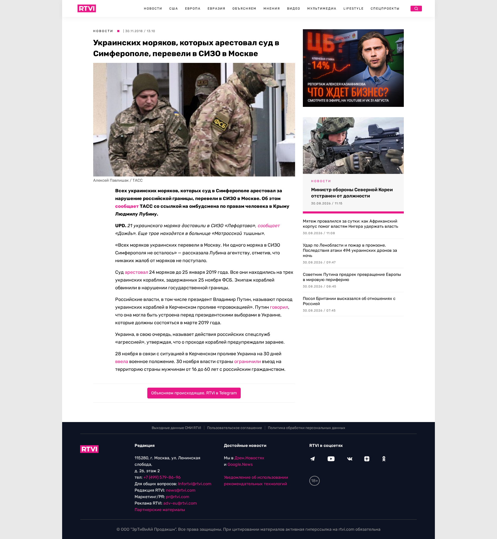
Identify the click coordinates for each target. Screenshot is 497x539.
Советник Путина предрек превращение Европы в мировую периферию (352, 277)
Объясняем (244, 8)
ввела (121, 361)
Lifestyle (353, 8)
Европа (193, 8)
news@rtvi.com (180, 490)
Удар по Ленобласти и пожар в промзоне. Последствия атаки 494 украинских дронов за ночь (350, 250)
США (173, 8)
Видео (293, 8)
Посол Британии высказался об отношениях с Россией (349, 301)
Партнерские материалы (160, 509)
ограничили (247, 361)
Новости (153, 8)
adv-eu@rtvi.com (180, 503)
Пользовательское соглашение (234, 428)
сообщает (127, 206)
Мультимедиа (322, 8)
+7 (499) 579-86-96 (162, 477)
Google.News (240, 464)
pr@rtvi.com (177, 496)
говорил (279, 307)
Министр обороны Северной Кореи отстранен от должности (352, 193)
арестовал (136, 272)
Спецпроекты (385, 8)
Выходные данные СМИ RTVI (176, 428)
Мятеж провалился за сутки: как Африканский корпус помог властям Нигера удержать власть (350, 224)
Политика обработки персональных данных (306, 428)
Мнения (272, 8)
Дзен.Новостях (249, 457)
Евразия (216, 8)
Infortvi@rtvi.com (194, 483)
